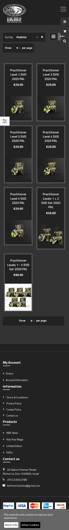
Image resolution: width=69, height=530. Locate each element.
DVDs (9, 452)
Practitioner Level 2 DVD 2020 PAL (51, 74)
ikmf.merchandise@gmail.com (23, 486)
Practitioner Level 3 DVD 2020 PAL (18, 136)
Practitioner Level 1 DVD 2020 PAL (18, 74)
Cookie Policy (13, 409)
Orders (9, 373)
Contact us (12, 415)
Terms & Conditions (17, 397)
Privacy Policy (13, 403)
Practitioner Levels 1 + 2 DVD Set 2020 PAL (50, 200)
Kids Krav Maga (14, 439)
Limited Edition (14, 446)
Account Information (17, 380)
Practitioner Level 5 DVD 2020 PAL (18, 198)
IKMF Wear (12, 433)
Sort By (9, 37)
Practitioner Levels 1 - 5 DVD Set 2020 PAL (18, 264)
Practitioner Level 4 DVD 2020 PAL (51, 136)
